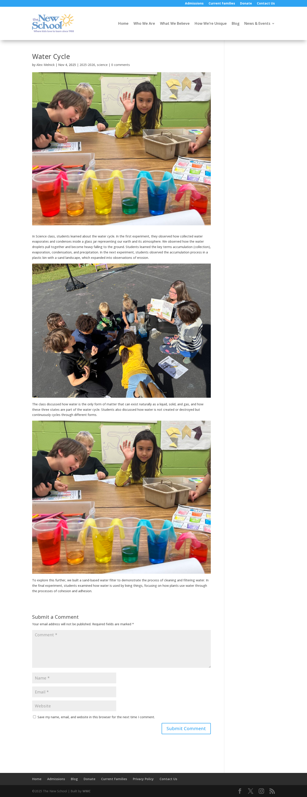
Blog (235, 23)
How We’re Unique (211, 23)
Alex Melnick (45, 65)
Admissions (194, 3)
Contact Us (266, 3)
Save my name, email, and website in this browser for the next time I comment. (96, 717)
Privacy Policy (143, 779)
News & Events (257, 23)
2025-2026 (87, 65)
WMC (86, 791)
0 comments (120, 65)
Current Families (222, 3)
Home (123, 23)
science (102, 65)
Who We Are (144, 23)
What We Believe (175, 23)
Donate (246, 3)
